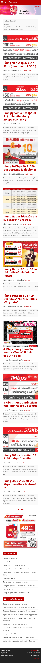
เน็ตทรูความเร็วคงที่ (8, 180)
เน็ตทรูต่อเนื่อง (22, 74)
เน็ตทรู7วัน (22, 233)
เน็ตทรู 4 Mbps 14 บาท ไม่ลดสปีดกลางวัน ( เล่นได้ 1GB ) (19, 586)
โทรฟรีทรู (24, 315)
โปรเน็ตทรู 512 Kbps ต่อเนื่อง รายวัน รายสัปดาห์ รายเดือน (19, 641)
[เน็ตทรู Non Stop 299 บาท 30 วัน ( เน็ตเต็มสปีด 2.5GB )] (20, 48)
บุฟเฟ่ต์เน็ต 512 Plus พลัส (14, 313)
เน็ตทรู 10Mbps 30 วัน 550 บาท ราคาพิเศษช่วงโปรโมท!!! (19, 168)
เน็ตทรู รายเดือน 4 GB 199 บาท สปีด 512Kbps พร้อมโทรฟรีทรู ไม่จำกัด (20, 299)
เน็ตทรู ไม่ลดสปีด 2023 (9, 634)
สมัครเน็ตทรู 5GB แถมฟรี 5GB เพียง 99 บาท (15, 624)
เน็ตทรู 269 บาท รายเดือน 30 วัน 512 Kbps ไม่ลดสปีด (19, 457)
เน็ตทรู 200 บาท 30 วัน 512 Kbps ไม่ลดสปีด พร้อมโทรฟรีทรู (20, 484)
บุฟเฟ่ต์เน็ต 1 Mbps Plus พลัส (11, 417)
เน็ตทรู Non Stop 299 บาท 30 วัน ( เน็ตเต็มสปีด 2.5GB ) (19, 64)
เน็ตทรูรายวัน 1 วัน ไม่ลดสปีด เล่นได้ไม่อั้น (14, 565)
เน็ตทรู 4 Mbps (10, 366)
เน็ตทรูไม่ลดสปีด (13, 133)
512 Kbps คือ (24, 311)
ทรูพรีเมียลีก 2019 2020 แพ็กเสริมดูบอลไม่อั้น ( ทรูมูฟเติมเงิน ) (20, 615)
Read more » (28, 71)
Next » (23, 509)
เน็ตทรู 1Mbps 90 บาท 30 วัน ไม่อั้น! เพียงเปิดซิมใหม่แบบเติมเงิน (20, 272)
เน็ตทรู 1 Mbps (21, 286)
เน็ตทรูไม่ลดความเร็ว (29, 180)
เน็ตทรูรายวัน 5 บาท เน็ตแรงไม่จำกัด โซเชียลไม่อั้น (16, 569)
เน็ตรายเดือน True (8, 589)
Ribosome (34, 650)
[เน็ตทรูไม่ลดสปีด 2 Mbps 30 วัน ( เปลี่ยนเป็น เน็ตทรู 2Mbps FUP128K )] (20, 98)
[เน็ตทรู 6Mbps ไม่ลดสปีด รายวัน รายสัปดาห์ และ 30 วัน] (20, 201)
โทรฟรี (19, 315)
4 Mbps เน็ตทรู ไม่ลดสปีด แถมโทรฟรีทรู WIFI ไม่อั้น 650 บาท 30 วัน (18, 352)
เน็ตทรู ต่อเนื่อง (20, 77)
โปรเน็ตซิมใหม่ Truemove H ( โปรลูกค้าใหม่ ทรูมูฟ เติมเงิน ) (19, 611)
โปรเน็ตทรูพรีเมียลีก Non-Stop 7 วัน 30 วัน (15, 604)
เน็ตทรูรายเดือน (31, 74)
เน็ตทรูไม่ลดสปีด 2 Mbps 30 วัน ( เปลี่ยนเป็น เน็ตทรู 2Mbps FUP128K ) (19, 116)
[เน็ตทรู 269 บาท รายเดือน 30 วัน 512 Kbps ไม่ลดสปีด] (20, 440)
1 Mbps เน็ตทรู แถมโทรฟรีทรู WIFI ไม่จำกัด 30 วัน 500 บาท (20, 404)
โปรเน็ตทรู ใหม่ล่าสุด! (17, 231)
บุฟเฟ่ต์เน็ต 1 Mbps (26, 284)
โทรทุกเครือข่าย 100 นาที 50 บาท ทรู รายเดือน (15, 582)
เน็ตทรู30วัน (28, 77)
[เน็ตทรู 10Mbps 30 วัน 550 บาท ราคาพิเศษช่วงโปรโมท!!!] (20, 151)
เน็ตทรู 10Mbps (25, 178)
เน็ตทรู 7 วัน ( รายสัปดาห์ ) (10, 558)
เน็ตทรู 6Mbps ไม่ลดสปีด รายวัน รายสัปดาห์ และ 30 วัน (20, 218)
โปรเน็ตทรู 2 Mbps (23, 133)
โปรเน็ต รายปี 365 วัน (9, 579)
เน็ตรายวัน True (7, 562)
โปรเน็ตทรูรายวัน (28, 236)
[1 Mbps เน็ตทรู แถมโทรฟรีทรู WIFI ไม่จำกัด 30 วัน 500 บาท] (20, 387)
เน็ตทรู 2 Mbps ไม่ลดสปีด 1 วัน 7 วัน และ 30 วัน (16, 593)
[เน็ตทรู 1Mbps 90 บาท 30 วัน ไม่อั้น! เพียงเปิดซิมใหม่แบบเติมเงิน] (20, 254)
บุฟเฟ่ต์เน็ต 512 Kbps (20, 469)
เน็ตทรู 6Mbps (30, 231)
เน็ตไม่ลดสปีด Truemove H (25, 414)
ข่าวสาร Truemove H (11, 74)
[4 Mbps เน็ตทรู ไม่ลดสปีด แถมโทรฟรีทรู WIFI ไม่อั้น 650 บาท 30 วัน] (20, 334)
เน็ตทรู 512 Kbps (28, 313)
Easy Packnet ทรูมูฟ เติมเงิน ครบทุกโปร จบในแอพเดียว (18, 638)
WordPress (35, 658)
